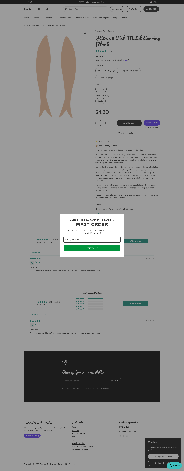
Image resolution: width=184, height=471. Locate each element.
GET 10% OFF (92, 248)
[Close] (121, 216)
